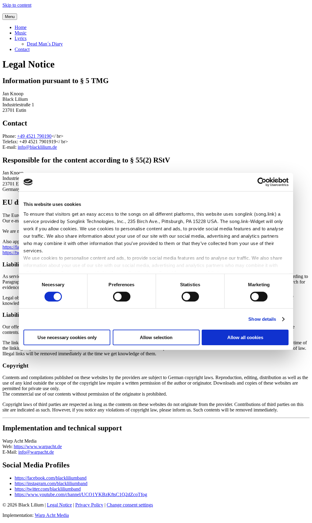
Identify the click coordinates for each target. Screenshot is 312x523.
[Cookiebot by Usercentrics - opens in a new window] (262, 182)
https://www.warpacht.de (38, 446)
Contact (22, 49)
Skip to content (16, 5)
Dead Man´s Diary (45, 43)
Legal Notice (59, 504)
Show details (262, 319)
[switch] (121, 297)
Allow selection (156, 337)
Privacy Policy (89, 504)
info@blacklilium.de (37, 147)
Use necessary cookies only (67, 337)
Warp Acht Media (52, 515)
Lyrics (21, 38)
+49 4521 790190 (34, 136)
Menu (10, 16)
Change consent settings (130, 504)
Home (21, 27)
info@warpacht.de (36, 452)
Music (21, 32)
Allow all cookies (245, 337)
